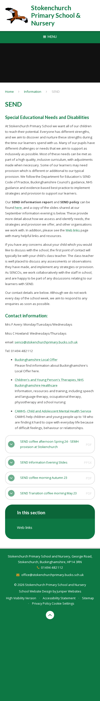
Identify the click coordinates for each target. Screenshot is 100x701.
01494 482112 (52, 567)
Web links (73, 230)
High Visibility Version (21, 598)
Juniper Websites (69, 591)
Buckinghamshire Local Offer (36, 359)
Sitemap (88, 598)
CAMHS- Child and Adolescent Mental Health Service (53, 411)
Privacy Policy (41, 603)
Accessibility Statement (59, 598)
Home (9, 91)
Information (32, 91)
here (18, 207)
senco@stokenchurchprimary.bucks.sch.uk (46, 342)
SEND (56, 91)
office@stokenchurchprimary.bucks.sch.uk (52, 575)
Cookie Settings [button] (63, 603)
